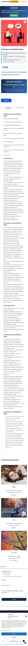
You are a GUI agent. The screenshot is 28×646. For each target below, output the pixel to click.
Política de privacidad (22, 644)
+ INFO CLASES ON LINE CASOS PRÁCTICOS (12, 576)
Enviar (14, 599)
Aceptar (14, 634)
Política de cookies (5, 644)
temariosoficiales (7, 1)
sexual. (15, 362)
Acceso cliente (14, 1)
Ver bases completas (8, 141)
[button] (26, 616)
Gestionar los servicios (6, 630)
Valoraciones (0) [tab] (20, 107)
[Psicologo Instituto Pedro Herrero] (14, 478)
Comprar (6, 100)
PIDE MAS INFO (6, 574)
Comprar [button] (13, 495)
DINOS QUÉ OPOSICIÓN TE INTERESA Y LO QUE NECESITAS (12, 591)
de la (22, 430)
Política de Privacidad (13, 644)
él (15, 327)
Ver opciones (13, 560)
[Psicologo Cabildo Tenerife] (14, 511)
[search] (20, 1)
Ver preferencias (14, 641)
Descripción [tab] (8, 107)
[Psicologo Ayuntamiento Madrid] (14, 544)
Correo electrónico (6, 585)
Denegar (14, 637)
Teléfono (4, 580)
